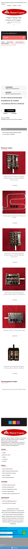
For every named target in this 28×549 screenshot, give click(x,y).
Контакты (4, 461)
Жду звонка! (15, 532)
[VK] (10, 422)
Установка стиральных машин (8, 485)
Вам (7, 530)
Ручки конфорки (5, 43)
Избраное (9, 5)
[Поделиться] (2, 544)
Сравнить (5, 113)
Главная (3, 42)
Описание (4, 129)
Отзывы (4, 457)
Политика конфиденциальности (9, 501)
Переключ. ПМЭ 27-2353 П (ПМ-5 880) (14, 330)
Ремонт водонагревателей (8, 477)
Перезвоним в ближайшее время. (9, 530)
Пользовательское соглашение (9, 503)
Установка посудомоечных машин (9, 489)
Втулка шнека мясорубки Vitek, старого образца (26, 97)
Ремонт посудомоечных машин (9, 473)
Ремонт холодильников (7, 468)
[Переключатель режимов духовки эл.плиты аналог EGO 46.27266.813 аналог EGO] (14, 239)
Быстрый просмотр (17, 168)
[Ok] (14, 422)
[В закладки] (11, 168)
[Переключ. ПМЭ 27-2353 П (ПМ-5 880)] (14, 316)
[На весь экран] (3, 544)
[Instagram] (18, 422)
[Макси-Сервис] (14, 12)
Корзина (15, 5)
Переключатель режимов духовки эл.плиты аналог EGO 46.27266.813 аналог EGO (14, 255)
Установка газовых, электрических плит (11, 493)
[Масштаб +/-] (4, 544)
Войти (19, 5)
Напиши (15, 547)
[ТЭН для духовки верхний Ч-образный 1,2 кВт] (14, 202)
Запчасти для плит (19, 42)
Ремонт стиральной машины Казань (10, 471)
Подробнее (14, 335)
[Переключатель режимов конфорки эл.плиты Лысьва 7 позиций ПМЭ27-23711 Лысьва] (14, 162)
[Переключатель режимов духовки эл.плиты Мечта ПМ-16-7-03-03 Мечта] (14, 279)
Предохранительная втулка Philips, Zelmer (14, 389)
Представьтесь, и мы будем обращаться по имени (11, 534)
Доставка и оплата (6, 455)
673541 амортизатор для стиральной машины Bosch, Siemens (24, 97)
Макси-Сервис (10, 42)
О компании (5, 459)
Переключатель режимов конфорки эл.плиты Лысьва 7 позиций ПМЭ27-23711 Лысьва (14, 178)
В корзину (10, 110)
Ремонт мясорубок (6, 475)
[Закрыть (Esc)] (0, 544)
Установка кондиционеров (8, 491)
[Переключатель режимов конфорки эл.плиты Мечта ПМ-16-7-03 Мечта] (14, 352)
